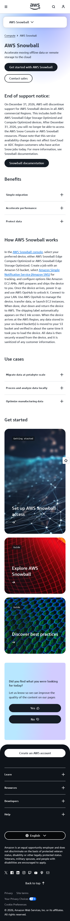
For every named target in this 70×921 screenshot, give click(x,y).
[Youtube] (35, 873)
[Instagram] (23, 873)
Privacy (8, 893)
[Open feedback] (66, 460)
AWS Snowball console (28, 252)
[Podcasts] (41, 873)
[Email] (47, 873)
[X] (5, 873)
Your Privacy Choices (16, 898)
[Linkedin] (17, 873)
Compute (9, 35)
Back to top (32, 883)
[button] (21, 22)
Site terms (22, 893)
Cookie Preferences (15, 904)
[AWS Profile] (63, 6)
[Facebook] (11, 873)
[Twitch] (29, 873)
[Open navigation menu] (6, 7)
